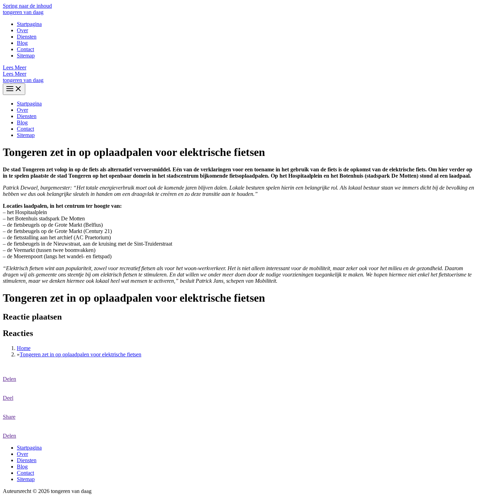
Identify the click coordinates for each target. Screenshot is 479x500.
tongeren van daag (23, 12)
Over (22, 30)
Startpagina (29, 24)
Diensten (26, 37)
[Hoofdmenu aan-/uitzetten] (14, 89)
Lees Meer (14, 74)
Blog (22, 43)
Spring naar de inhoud (27, 6)
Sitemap (26, 56)
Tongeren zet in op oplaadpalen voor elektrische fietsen (80, 354)
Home (24, 348)
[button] (239, 67)
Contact (25, 49)
